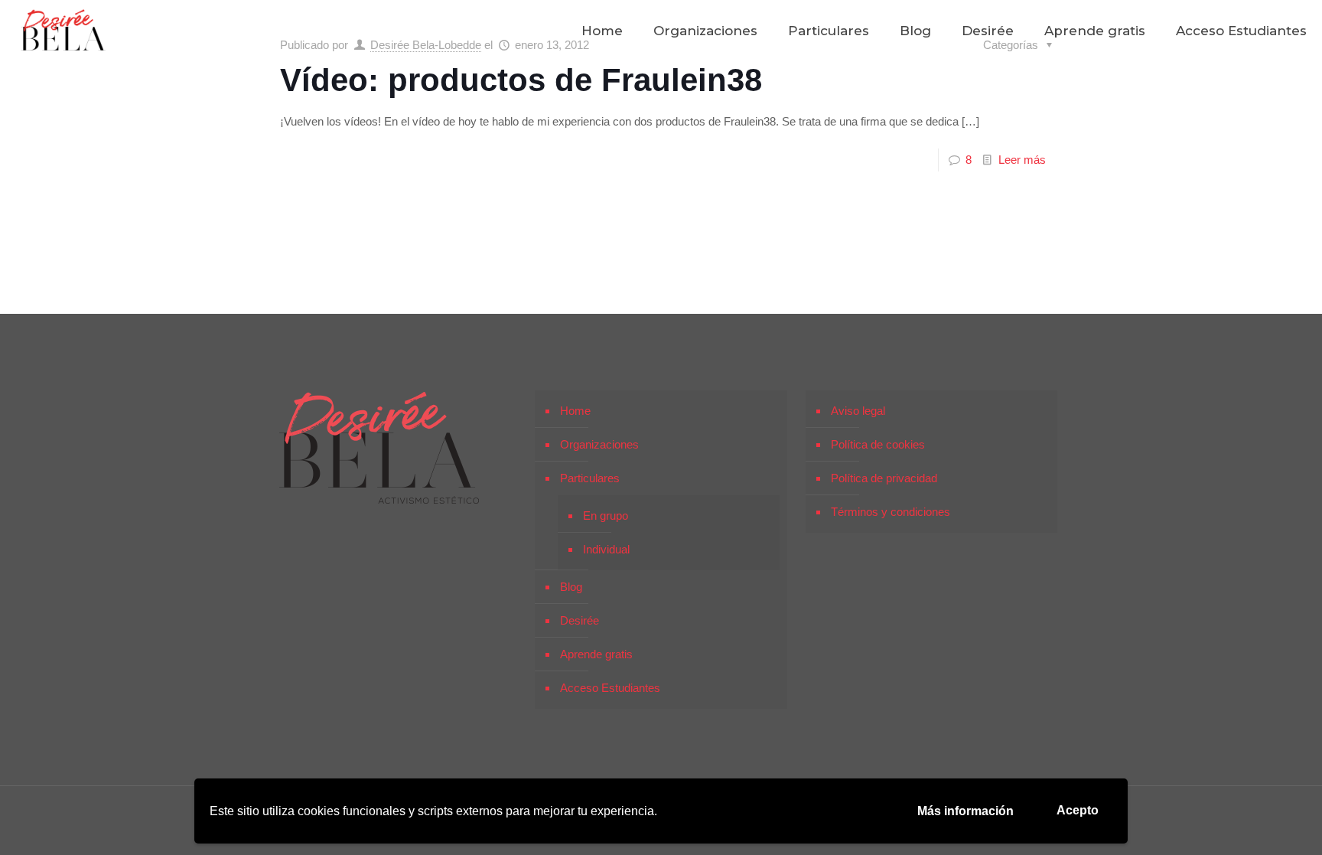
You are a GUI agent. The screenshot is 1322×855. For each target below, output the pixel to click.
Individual (606, 549)
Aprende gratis (596, 654)
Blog (571, 586)
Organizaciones (599, 444)
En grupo (605, 515)
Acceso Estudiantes (610, 687)
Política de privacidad (884, 478)
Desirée (579, 620)
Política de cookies (878, 444)
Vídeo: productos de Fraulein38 (521, 80)
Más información (965, 810)
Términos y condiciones (890, 511)
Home (575, 410)
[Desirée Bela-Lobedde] (63, 30)
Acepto (1078, 810)
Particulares (590, 478)
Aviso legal (858, 410)
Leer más (1022, 159)
